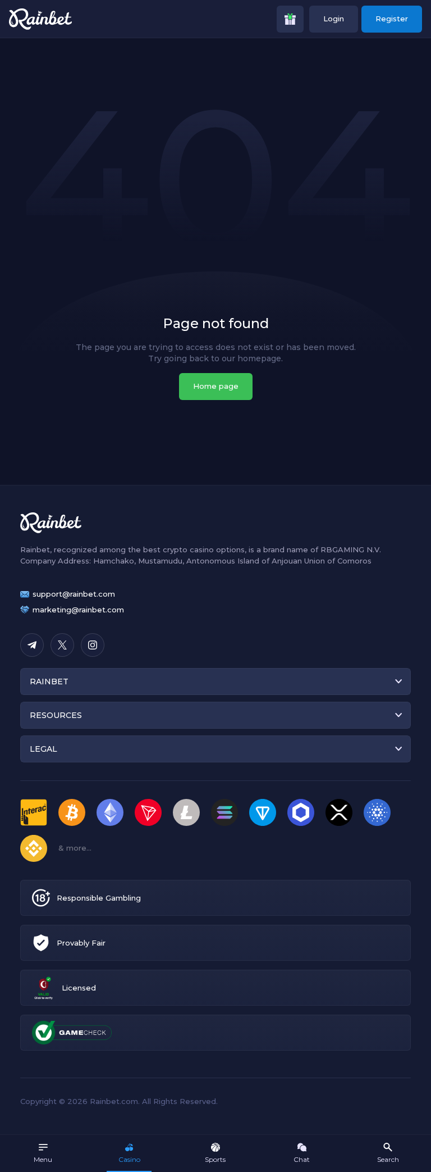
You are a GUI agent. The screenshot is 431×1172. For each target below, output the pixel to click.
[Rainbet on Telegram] (32, 645)
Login (333, 18)
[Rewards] (290, 19)
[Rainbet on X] (62, 645)
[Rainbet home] (40, 19)
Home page (216, 385)
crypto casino (188, 549)
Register (391, 18)
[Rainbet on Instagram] (92, 645)
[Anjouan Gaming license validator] (43, 988)
